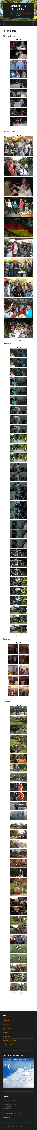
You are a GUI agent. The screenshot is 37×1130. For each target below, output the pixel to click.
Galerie (5, 1032)
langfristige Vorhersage (18, 1086)
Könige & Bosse (8, 1044)
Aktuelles (6, 1024)
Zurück (18, 40)
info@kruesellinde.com (14, 1113)
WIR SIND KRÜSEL (18, 7)
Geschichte (6, 1028)
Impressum (6, 1117)
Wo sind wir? (7, 1036)
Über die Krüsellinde (9, 1040)
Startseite (6, 1020)
